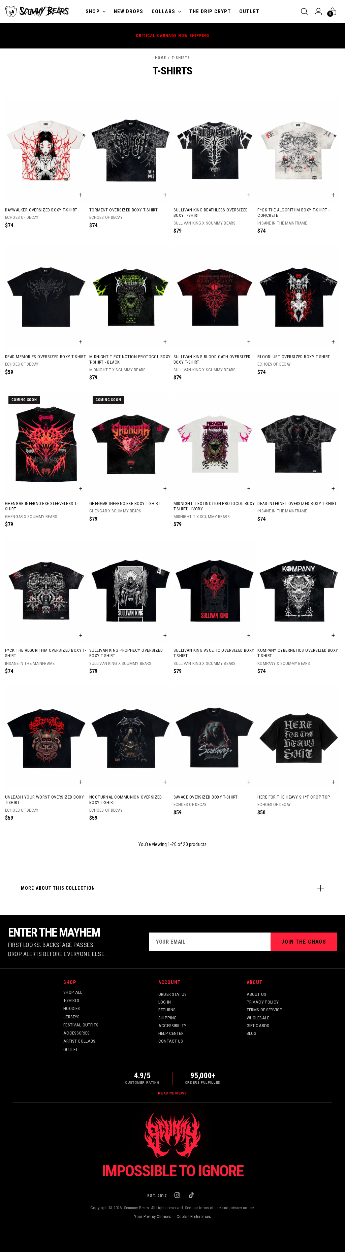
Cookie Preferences (194, 1216)
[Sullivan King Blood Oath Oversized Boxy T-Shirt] (215, 297)
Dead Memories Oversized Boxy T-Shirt (45, 356)
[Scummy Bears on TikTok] (192, 1196)
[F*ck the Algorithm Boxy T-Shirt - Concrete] (298, 150)
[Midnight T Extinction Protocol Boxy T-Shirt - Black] (130, 297)
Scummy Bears (136, 1208)
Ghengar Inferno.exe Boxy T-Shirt (125, 503)
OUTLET (70, 1049)
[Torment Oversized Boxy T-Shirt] (130, 150)
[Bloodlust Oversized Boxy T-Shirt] (298, 297)
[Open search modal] (304, 11)
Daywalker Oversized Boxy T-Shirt (41, 209)
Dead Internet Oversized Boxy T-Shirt (297, 503)
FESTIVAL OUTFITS (80, 1024)
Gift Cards (258, 1025)
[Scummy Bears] (37, 11)
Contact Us (170, 1041)
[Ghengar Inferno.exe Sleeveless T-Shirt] (46, 444)
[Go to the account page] (318, 11)
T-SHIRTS (71, 1000)
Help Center (171, 1033)
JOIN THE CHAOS (303, 942)
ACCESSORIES (76, 1033)
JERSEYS (71, 1016)
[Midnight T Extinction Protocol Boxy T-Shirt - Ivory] (215, 444)
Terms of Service (264, 1009)
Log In (164, 1002)
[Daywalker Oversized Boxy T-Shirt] (46, 150)
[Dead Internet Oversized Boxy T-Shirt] (298, 444)
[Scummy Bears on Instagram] (178, 1196)
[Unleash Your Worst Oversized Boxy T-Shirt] (46, 737)
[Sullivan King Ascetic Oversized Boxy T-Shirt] (215, 590)
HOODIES (71, 1008)
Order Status (172, 994)
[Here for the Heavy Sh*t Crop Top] (298, 737)
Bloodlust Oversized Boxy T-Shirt (293, 356)
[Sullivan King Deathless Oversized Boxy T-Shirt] (215, 150)
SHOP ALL (72, 992)
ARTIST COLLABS (79, 1041)
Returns (167, 1009)
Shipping (167, 1017)
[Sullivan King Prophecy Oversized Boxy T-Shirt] (130, 590)
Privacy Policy (263, 1002)
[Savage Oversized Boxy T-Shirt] (215, 737)
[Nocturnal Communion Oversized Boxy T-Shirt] (130, 737)
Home (160, 58)
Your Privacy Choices (152, 1216)
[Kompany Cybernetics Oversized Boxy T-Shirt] (298, 590)
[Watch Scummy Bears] (172, 1135)
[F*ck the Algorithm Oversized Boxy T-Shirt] (46, 590)
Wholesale (258, 1017)
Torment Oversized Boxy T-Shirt (123, 209)
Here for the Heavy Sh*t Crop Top (293, 797)
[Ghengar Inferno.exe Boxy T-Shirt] (130, 444)
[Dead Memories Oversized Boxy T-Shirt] (46, 297)
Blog (252, 1033)
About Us (256, 994)
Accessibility (172, 1025)
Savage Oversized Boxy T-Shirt (206, 797)
